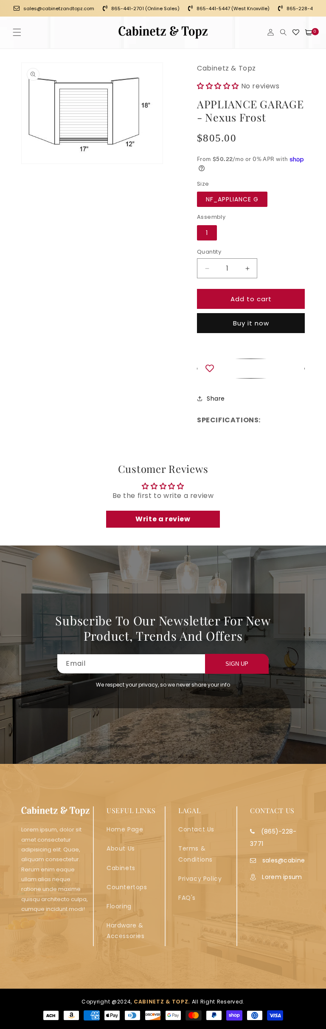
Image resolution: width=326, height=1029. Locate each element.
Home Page (125, 829)
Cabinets (121, 868)
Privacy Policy (200, 878)
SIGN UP (236, 664)
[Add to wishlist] (251, 369)
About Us (121, 848)
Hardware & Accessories (126, 930)
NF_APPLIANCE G (232, 199)
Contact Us (196, 829)
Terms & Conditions (195, 853)
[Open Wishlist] (295, 32)
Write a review (162, 519)
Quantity (209, 252)
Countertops (127, 887)
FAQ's (187, 897)
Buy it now (251, 323)
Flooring (119, 906)
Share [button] (216, 398)
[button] (17, 32)
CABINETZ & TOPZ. (162, 1001)
